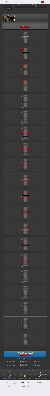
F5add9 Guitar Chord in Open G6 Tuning (11, 362)
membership (35, 349)
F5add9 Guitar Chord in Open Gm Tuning (11, 361)
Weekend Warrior (30, 383)
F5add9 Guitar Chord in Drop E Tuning (37, 362)
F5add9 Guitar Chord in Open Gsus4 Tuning (11, 360)
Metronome (29, 386)
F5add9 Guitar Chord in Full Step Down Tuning (38, 360)
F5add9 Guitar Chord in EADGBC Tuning (37, 361)
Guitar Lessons (8, 383)
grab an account (15, 12)
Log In (14, 383)
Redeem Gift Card (16, 385)
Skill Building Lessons (9, 387)
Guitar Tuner (29, 385)
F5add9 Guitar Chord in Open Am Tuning (24, 365)
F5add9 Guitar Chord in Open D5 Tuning (24, 360)
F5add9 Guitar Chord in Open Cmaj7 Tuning (24, 362)
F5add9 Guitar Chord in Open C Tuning (24, 364)
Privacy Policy (22, 385)
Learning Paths (8, 385)
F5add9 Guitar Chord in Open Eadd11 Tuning (11, 365)
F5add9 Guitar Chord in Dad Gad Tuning (37, 365)
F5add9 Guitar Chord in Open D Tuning (24, 361)
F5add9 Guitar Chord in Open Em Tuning (11, 364)
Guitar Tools (29, 387)
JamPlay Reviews (23, 383)
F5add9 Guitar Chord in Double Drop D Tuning (38, 364)
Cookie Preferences (23, 386)
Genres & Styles (8, 386)
